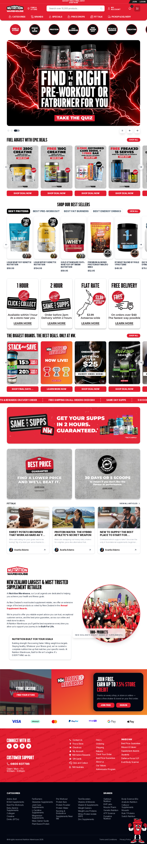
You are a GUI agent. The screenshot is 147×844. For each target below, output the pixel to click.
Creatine (10, 816)
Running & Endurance (61, 812)
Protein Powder (63, 805)
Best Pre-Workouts (15, 805)
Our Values (101, 765)
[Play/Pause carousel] (122, 130)
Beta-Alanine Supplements (13, 809)
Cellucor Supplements (127, 806)
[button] (10, 131)
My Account (78, 751)
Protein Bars (61, 802)
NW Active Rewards (81, 755)
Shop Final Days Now (24, 389)
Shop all (133, 140)
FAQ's (98, 740)
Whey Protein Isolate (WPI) (87, 815)
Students (125, 754)
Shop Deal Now (23, 193)
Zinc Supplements (86, 819)
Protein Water (62, 808)
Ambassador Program (105, 769)
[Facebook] (9, 746)
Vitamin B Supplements (88, 805)
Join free (106, 705)
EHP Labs (108, 804)
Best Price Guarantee (105, 758)
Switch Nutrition (128, 816)
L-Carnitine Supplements (38, 811)
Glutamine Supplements (42, 802)
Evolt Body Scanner (130, 762)
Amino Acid (12, 799)
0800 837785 (20, 764)
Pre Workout (61, 799)
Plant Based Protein (40, 824)
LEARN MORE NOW (56, 389)
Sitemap (137, 839)
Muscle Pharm (110, 807)
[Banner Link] (73, 425)
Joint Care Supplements (38, 806)
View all (134, 211)
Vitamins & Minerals (86, 802)
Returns (99, 751)
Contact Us (77, 740)
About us (100, 762)
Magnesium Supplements (38, 816)
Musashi (125, 810)
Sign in (123, 705)
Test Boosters (84, 799)
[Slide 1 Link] (73, 83)
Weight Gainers (84, 808)
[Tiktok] (28, 746)
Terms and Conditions (108, 839)
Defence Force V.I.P (130, 758)
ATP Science (109, 813)
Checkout (77, 747)
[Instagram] (15, 746)
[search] (101, 8)
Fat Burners (37, 799)
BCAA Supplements (15, 802)
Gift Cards (77, 759)
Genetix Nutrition (111, 810)
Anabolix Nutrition (129, 802)
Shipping (100, 747)
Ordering (100, 743)
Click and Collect (80, 763)
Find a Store (78, 743)
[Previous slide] (130, 130)
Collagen (11, 813)
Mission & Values (128, 747)
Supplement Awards (130, 751)
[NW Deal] (22, 167)
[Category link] (15, 29)
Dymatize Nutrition (108, 817)
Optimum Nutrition (107, 800)
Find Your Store (26, 695)
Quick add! (19, 258)
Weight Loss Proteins (87, 811)
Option (12, 249)
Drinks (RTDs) (13, 819)
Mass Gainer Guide (40, 821)
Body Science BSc (130, 799)
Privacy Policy (125, 839)
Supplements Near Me (64, 817)
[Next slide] (137, 130)
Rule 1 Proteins (128, 813)
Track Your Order (104, 754)
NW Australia (78, 767)
